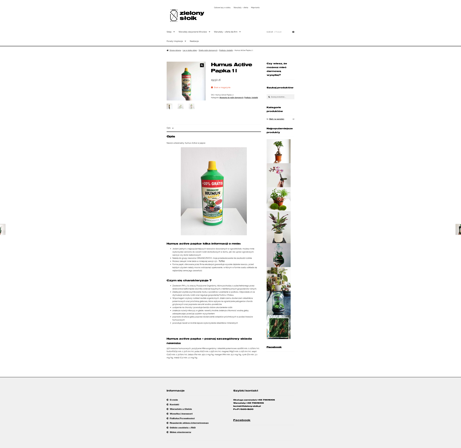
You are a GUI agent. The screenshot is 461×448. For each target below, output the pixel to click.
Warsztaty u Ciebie (181, 409)
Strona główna (175, 50)
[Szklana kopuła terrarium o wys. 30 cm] (280, 303)
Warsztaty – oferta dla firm (225, 32)
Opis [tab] (169, 128)
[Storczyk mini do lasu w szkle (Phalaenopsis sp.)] (280, 175)
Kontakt (174, 404)
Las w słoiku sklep (190, 50)
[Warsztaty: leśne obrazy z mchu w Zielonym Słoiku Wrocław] (280, 327)
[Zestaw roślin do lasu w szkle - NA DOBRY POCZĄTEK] (280, 199)
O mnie (174, 400)
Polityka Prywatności (182, 418)
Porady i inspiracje (175, 41)
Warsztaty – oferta (241, 8)
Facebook (274, 347)
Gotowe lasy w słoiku (222, 8)
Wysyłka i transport (181, 414)
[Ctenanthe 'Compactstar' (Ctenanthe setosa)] (280, 227)
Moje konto (255, 8)
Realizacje (194, 41)
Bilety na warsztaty (276, 119)
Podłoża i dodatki (226, 50)
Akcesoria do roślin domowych (231, 98)
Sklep (169, 32)
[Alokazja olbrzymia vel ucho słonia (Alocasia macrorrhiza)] (280, 279)
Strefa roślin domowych (208, 50)
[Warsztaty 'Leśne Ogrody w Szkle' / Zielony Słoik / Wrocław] (280, 255)
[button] (202, 65)
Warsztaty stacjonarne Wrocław (193, 32)
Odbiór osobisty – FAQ (183, 428)
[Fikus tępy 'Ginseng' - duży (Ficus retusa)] (280, 151)
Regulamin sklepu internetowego (189, 423)
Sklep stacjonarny (180, 432)
